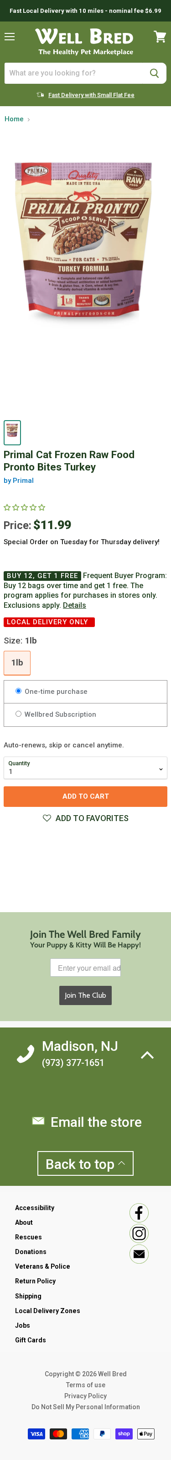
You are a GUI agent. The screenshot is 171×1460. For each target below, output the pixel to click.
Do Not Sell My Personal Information (85, 1407)
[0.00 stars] (25, 507)
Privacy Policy (85, 1396)
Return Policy (35, 1281)
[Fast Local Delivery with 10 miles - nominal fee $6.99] (85, 11)
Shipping (28, 1296)
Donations (31, 1251)
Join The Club (85, 995)
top (82, 1164)
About (24, 1222)
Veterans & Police (42, 1266)
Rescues (28, 1237)
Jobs (22, 1325)
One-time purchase (55, 691)
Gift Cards (30, 1340)
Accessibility (34, 1207)
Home (14, 119)
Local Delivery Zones (47, 1310)
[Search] (154, 73)
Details (74, 605)
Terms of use (85, 1385)
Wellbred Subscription (59, 714)
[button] (85, 818)
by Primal (19, 480)
